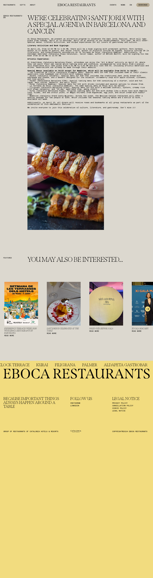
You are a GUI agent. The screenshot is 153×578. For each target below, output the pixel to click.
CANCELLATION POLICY (122, 406)
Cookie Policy (119, 408)
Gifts (22, 5)
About (32, 5)
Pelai (10, 365)
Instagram (75, 403)
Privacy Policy (120, 403)
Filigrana (97, 365)
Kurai (75, 365)
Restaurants (9, 5)
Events (113, 5)
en (131, 5)
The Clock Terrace (42, 365)
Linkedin (74, 406)
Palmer (122, 365)
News (123, 5)
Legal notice (118, 411)
